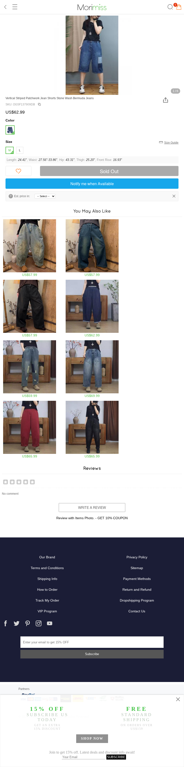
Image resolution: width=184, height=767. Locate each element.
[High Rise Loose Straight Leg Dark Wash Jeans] (92, 308)
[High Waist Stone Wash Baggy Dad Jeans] (29, 248)
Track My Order (47, 600)
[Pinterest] (27, 623)
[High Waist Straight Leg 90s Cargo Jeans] (92, 429)
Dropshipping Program (137, 600)
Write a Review (92, 507)
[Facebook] (5, 623)
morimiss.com (92, 7)
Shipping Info (47, 579)
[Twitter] (16, 623)
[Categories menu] (14, 7)
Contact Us (136, 611)
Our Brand (47, 557)
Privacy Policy (136, 557)
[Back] (5, 7)
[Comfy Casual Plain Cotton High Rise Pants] (29, 429)
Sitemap (137, 568)
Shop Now (92, 738)
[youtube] (49, 623)
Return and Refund (136, 589)
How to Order (47, 589)
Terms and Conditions (47, 568)
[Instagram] (38, 623)
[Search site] (169, 7)
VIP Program (47, 611)
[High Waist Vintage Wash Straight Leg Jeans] (92, 248)
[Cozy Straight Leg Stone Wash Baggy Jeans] (92, 369)
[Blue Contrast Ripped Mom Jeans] (29, 369)
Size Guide (171, 142)
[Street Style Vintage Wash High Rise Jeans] (29, 308)
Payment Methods (137, 579)
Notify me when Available (92, 183)
